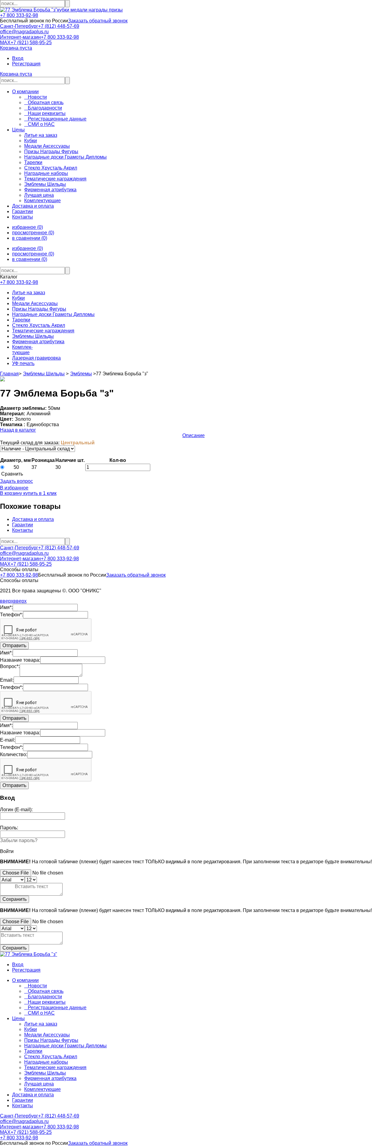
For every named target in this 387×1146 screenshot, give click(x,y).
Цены (18, 129)
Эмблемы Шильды (33, 336)
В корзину (11, 493)
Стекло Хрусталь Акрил (38, 325)
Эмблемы (81, 373)
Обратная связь (43, 102)
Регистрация (26, 63)
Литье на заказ (28, 292)
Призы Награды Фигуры (39, 308)
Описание (193, 435)
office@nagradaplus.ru (24, 31)
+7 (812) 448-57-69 (58, 26)
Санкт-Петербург (19, 26)
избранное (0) (27, 227)
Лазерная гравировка (36, 358)
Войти (7, 851)
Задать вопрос (16, 481)
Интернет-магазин (20, 37)
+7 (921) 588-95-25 (31, 42)
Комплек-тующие (22, 349)
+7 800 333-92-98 (19, 15)
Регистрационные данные (55, 118)
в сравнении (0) (29, 238)
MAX (5, 42)
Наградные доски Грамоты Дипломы (53, 314)
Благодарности (43, 107)
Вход (17, 58)
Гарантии (22, 211)
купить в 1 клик (39, 493)
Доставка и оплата (33, 206)
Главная (9, 373)
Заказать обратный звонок (98, 20)
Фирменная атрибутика (38, 341)
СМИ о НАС (39, 124)
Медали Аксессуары (35, 303)
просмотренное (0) (33, 232)
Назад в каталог (18, 430)
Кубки (18, 298)
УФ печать (23, 363)
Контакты (22, 216)
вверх (6, 601)
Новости (35, 97)
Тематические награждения (43, 330)
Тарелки (21, 319)
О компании (25, 91)
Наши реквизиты (45, 113)
